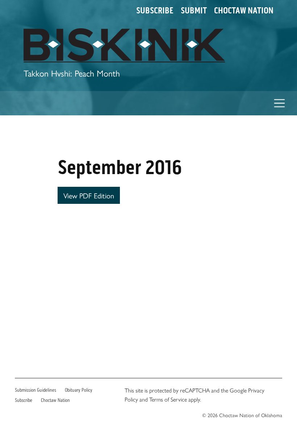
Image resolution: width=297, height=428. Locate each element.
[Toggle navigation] (279, 103)
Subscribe (154, 10)
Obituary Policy (78, 390)
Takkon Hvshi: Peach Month (72, 73)
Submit (194, 10)
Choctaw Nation (243, 10)
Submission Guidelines (35, 390)
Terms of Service (168, 399)
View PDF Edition (88, 195)
